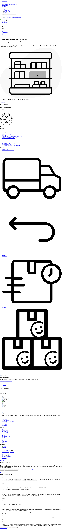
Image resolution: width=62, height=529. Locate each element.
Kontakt (5, 12)
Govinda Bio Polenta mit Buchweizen (8, 150)
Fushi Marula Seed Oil (5, 149)
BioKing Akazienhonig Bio (6, 144)
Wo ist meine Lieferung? (6, 431)
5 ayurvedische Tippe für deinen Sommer (8, 138)
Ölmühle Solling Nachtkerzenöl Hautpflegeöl (9, 143)
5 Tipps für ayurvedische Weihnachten (8, 134)
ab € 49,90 (10, 4)
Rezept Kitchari (4, 135)
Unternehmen (4, 458)
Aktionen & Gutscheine (6, 424)
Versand (4, 6)
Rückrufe (3, 437)
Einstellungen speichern (4, 527)
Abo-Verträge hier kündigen (6, 456)
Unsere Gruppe (4, 441)
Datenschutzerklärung (29, 469)
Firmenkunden (4, 423)
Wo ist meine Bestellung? (8, 8)
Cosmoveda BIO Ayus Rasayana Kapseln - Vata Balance (11, 145)
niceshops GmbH (7, 450)
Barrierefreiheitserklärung (6, 454)
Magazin (3, 435)
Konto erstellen (4, 25)
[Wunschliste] (3, 27)
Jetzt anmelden (4, 22)
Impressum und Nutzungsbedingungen (8, 452)
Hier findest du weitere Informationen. (6, 381)
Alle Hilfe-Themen (7, 13)
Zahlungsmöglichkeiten (7, 11)
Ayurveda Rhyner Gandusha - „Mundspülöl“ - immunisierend (11, 142)
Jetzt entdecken (2, 102)
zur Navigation (4, 1)
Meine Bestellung (5, 419)
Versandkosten (6, 10)
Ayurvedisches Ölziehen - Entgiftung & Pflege (9, 137)
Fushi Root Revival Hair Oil (6, 152)
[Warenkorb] (32, 29)
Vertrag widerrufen (3, 460)
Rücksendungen (6, 9)
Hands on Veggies (7, 130)
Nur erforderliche (15, 527)
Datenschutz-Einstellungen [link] (6, 455)
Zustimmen (10, 527)
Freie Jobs (3, 442)
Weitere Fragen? (4, 425)
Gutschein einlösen (5, 432)
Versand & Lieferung (5, 420)
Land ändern (7, 448)
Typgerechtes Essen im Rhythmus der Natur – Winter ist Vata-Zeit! (12, 136)
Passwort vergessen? (5, 430)
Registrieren (4, 429)
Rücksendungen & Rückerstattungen (8, 421)
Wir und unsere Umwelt (6, 436)
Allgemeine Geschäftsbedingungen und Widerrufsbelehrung (11, 453)
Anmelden (4, 428)
